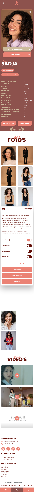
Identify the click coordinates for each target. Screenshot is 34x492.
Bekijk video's (25, 123)
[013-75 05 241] (17, 490)
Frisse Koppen (16, 3)
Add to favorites (30, 12)
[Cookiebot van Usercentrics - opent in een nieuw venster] (24, 209)
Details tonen (24, 264)
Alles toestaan (17, 269)
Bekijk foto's (8, 123)
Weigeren (17, 281)
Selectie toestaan (17, 275)
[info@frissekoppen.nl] (5, 490)
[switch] (29, 245)
